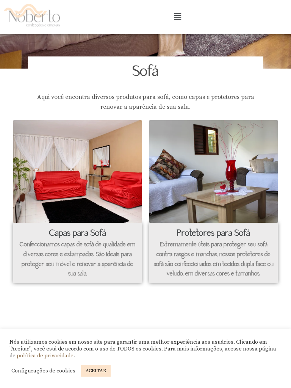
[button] (177, 17)
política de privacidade (45, 355)
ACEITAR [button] (96, 371)
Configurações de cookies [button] (43, 371)
